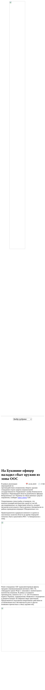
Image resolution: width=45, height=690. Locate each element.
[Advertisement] (22, 444)
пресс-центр (22, 497)
